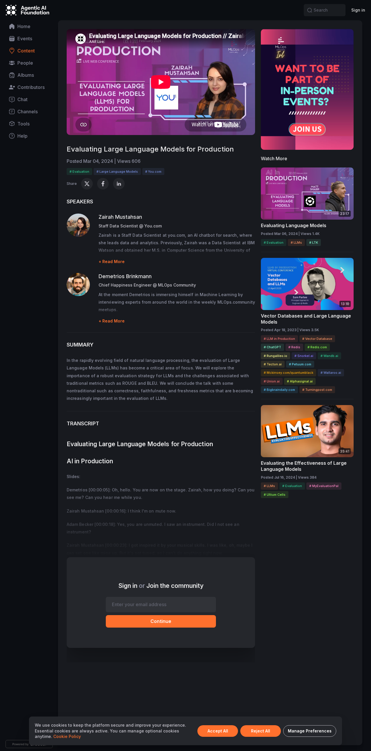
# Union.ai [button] (272, 381)
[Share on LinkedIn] (119, 183)
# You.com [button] (153, 171)
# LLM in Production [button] (279, 339)
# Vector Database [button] (317, 339)
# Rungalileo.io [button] (275, 356)
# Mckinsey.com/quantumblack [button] (288, 373)
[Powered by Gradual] (29, 744)
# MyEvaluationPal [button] (324, 486)
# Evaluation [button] (79, 171)
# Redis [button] (294, 347)
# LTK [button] (313, 242)
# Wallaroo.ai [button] (331, 373)
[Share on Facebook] (103, 183)
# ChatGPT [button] (272, 347)
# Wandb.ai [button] (329, 356)
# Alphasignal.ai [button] (300, 381)
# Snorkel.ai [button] (303, 356)
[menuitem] (29, 26)
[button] (309, 10)
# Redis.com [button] (317, 347)
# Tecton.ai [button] (273, 364)
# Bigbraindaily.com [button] (279, 390)
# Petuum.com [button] (300, 364)
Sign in (358, 10)
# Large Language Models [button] (117, 171)
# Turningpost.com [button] (317, 390)
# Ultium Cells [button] (274, 495)
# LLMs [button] (296, 242)
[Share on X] (87, 183)
